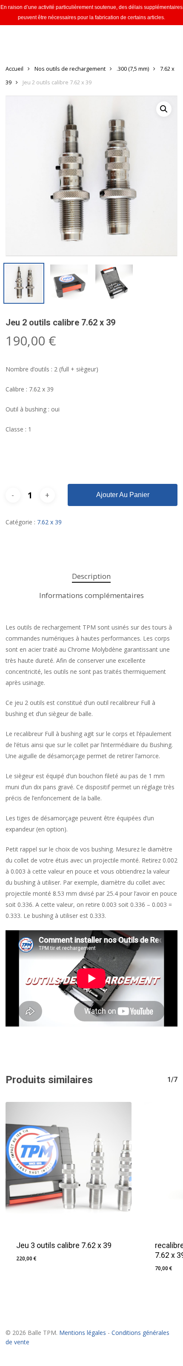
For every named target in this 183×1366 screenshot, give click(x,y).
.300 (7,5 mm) (133, 68)
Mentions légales (82, 1333)
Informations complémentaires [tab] (91, 595)
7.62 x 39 (49, 522)
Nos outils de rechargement (70, 68)
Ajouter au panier (122, 494)
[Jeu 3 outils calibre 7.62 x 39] (69, 1165)
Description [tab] (91, 576)
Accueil (14, 68)
